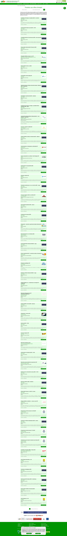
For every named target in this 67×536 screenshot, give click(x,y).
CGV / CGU (39, 529)
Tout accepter (38, 533)
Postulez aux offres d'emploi (33, 7)
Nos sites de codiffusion (21, 526)
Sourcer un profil (19, 3)
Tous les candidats (31, 523)
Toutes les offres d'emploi (32, 524)
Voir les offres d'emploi (33, 3)
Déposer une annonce (26, 3)
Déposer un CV (39, 3)
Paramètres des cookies (44, 524)
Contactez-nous (20, 523)
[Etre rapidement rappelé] (64, 8)
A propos (47, 3)
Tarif (43, 3)
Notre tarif (19, 525)
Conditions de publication (44, 525)
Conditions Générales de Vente (45, 526)
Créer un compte (64, 2)
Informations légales (43, 523)
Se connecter (59, 2)
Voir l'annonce (43, 24)
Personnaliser (29, 533)
